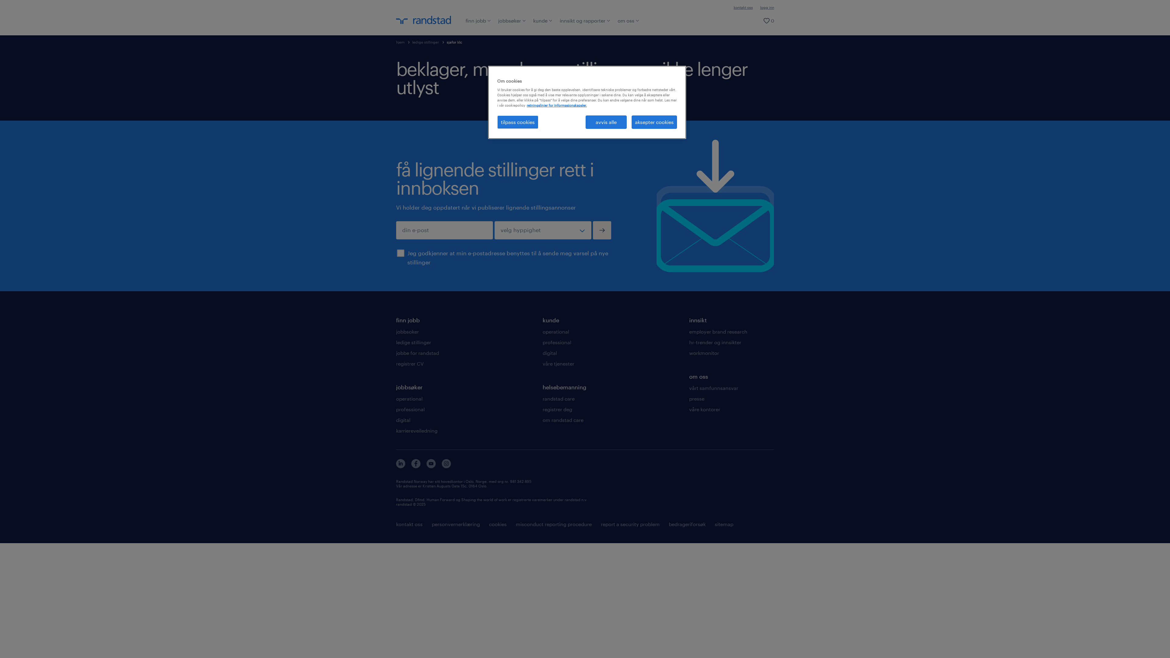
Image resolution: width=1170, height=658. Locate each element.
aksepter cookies (654, 122)
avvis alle (606, 122)
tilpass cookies (518, 122)
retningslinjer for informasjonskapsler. (557, 105)
